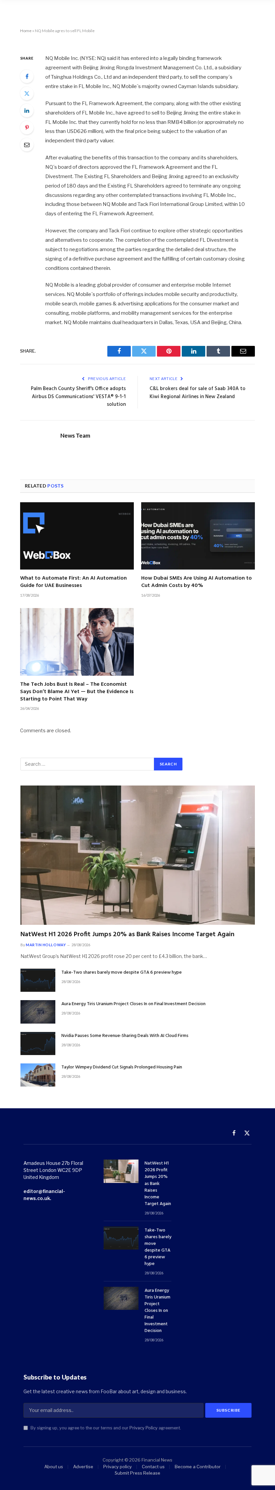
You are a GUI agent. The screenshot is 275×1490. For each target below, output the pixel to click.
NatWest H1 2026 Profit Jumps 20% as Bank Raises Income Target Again (127, 934)
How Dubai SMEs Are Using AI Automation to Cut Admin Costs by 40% (196, 582)
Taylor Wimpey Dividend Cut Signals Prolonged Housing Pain (121, 1067)
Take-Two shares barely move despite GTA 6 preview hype (121, 972)
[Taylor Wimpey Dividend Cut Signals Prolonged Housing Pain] (37, 1075)
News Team (75, 435)
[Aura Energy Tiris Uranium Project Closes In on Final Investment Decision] (37, 1011)
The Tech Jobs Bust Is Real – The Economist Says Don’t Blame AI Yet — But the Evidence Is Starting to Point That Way (76, 692)
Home (26, 30)
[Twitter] (27, 93)
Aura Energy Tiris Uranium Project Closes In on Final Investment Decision (133, 1004)
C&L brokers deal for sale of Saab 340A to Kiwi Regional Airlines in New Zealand (197, 393)
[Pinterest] (27, 127)
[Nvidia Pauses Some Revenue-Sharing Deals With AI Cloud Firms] (37, 1043)
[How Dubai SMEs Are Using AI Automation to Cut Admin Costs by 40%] (198, 536)
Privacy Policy (143, 1427)
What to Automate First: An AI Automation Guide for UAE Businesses (73, 582)
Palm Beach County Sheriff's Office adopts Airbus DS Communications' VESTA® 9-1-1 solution (78, 396)
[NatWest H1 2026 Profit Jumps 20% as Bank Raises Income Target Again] (137, 855)
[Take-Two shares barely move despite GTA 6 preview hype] (37, 980)
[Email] (27, 144)
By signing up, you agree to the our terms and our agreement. (105, 1427)
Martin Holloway (46, 945)
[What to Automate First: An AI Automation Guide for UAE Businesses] (77, 536)
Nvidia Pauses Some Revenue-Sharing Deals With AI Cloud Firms (124, 1036)
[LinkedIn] (27, 110)
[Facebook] (27, 76)
